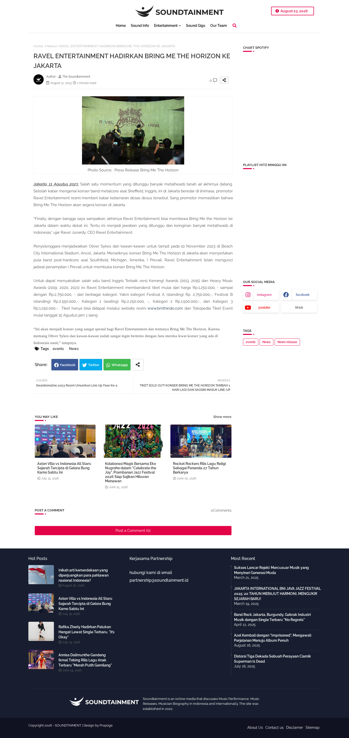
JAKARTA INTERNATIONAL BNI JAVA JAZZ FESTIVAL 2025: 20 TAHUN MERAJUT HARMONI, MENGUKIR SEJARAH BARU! (277, 594)
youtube (264, 307)
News (51, 46)
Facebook (67, 365)
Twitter (93, 365)
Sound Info (140, 26)
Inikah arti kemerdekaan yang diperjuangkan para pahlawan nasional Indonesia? (84, 575)
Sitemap (313, 727)
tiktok (299, 307)
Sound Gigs (195, 26)
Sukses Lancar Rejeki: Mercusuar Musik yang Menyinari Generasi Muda (271, 570)
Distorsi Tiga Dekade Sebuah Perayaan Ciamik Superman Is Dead (272, 658)
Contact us (274, 727)
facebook (303, 295)
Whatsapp (120, 365)
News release (287, 342)
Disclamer (294, 727)
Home (121, 26)
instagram (264, 295)
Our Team (218, 26)
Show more (222, 417)
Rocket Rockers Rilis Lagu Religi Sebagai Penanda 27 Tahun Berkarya (199, 468)
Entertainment (166, 26)
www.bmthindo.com (165, 308)
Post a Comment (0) (132, 530)
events (58, 349)
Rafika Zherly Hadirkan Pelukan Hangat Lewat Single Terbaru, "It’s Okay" (86, 632)
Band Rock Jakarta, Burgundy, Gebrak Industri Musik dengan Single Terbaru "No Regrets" (272, 617)
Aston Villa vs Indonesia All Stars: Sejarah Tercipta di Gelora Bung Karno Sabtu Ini (64, 468)
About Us (255, 727)
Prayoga (106, 725)
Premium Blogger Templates (131, 730)
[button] (234, 25)
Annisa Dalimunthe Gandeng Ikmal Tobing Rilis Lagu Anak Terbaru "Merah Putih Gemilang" (85, 660)
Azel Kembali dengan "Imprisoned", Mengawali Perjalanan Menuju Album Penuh (272, 637)
